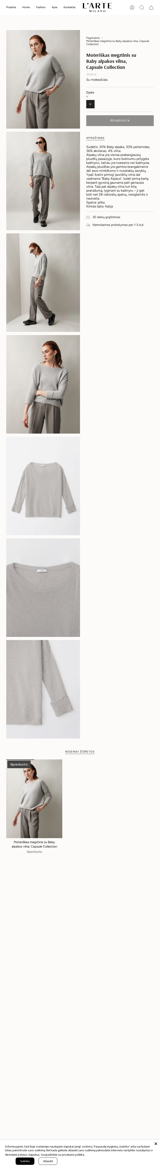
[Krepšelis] (151, 7)
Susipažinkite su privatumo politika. (63, 1154)
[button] (26, 8)
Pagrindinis (93, 37)
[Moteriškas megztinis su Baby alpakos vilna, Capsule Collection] (34, 798)
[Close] (156, 1144)
